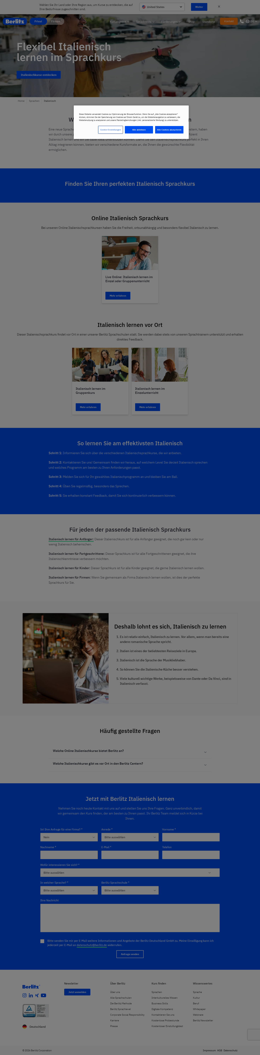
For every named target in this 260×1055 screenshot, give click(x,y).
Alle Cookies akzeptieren (169, 129)
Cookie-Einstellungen (110, 129)
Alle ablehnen (139, 129)
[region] (131, 122)
